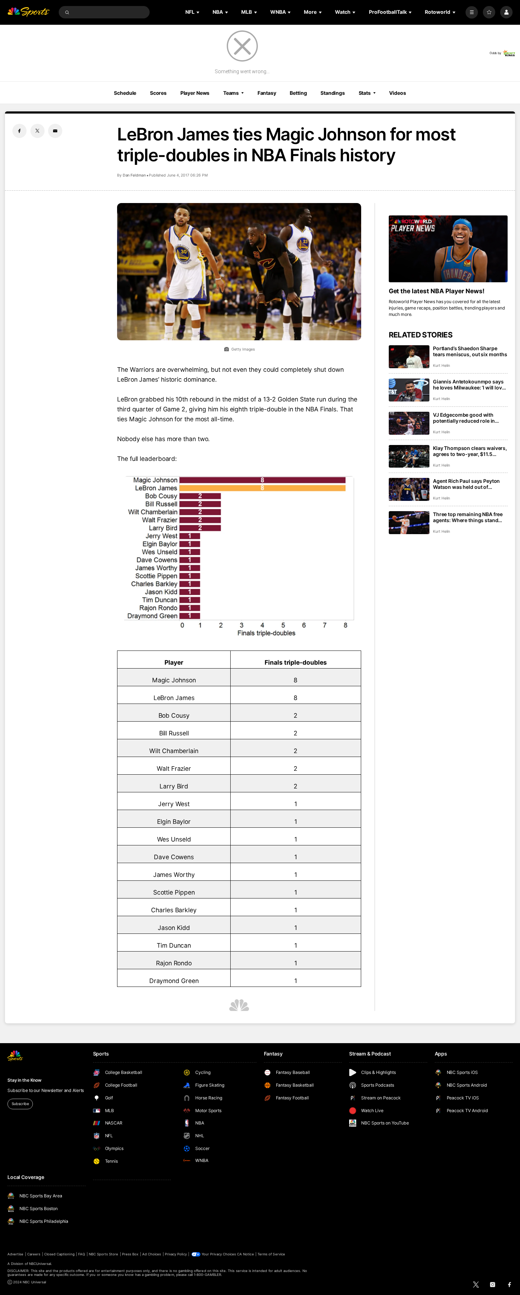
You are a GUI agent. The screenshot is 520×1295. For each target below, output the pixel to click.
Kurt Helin (441, 365)
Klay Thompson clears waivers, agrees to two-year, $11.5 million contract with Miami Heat (470, 451)
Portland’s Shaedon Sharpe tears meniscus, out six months (470, 351)
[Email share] (55, 131)
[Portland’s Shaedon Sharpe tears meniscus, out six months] (409, 356)
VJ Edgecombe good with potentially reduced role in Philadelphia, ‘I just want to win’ (470, 418)
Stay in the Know (24, 1080)
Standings (332, 93)
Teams (231, 93)
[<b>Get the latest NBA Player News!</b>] (448, 248)
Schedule (125, 93)
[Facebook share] (19, 131)
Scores (158, 93)
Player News (195, 93)
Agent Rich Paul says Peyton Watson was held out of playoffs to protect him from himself (466, 484)
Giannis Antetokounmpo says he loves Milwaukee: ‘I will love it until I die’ (469, 384)
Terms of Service (271, 1254)
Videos (397, 93)
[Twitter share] (37, 131)
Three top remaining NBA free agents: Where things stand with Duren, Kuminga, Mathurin (470, 517)
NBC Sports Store (104, 1254)
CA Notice (245, 1254)
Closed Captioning (59, 1254)
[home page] (28, 12)
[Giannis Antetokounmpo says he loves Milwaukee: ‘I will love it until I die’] (409, 389)
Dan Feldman (134, 175)
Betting (298, 93)
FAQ (81, 1254)
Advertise (15, 1254)
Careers (33, 1254)
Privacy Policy (176, 1254)
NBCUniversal (40, 1264)
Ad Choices (151, 1254)
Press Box (130, 1254)
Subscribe (20, 1104)
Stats (365, 93)
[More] (472, 12)
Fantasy (267, 93)
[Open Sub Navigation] (198, 12)
